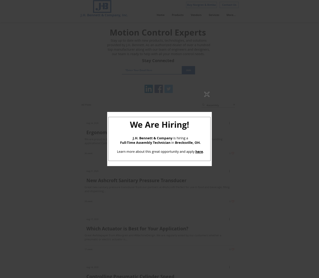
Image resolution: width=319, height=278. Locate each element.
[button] (206, 94)
